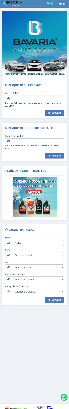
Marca (8, 237)
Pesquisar (55, 112)
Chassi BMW (11, 93)
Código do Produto (14, 135)
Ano (7, 261)
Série (8, 249)
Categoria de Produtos (16, 286)
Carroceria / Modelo (15, 274)
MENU (62, 4)
